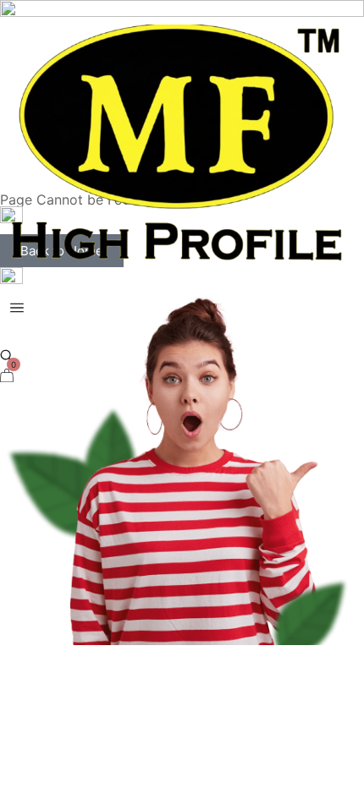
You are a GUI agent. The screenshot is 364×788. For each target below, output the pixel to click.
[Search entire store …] (7, 356)
